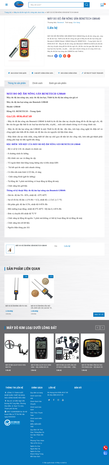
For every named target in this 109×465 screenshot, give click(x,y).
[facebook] (53, 399)
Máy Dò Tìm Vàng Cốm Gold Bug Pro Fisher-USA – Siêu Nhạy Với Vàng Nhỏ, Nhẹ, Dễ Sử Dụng (92, 366)
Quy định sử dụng (36, 392)
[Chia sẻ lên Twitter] (60, 56)
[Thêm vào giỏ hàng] (24, 312)
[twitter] (49, 399)
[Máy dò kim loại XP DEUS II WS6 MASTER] (16, 348)
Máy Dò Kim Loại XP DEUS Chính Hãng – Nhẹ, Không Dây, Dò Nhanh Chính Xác (41, 366)
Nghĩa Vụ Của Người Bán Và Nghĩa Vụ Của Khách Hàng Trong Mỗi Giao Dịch (36, 451)
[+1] (68, 56)
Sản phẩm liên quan (23, 269)
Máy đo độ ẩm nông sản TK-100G (16, 306)
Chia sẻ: (50, 56)
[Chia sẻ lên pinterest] (64, 56)
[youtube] (63, 399)
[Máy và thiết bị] (19, 4)
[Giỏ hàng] (102, 5)
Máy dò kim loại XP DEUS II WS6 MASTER (16, 366)
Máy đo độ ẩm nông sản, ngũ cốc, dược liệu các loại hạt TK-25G (41, 307)
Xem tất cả (99, 314)
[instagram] (58, 399)
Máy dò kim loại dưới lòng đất (32, 328)
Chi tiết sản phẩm (24, 371)
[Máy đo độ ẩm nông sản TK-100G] (16, 288)
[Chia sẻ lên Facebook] (56, 56)
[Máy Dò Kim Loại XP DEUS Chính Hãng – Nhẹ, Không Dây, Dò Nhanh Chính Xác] (42, 348)
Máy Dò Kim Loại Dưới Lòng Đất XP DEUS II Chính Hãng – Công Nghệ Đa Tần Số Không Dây (66, 366)
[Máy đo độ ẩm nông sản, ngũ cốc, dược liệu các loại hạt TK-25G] (42, 288)
